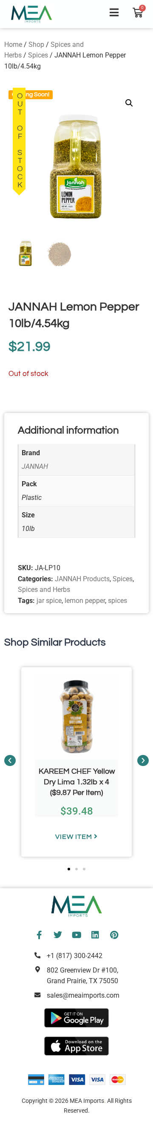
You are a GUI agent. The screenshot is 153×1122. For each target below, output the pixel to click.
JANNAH (35, 466)
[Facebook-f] (39, 935)
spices (117, 601)
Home (13, 44)
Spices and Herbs (44, 589)
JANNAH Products (82, 579)
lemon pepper (85, 601)
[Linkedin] (95, 935)
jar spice (49, 601)
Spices (38, 55)
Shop (36, 44)
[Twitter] (58, 935)
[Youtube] (76, 935)
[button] (129, 103)
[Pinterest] (114, 935)
